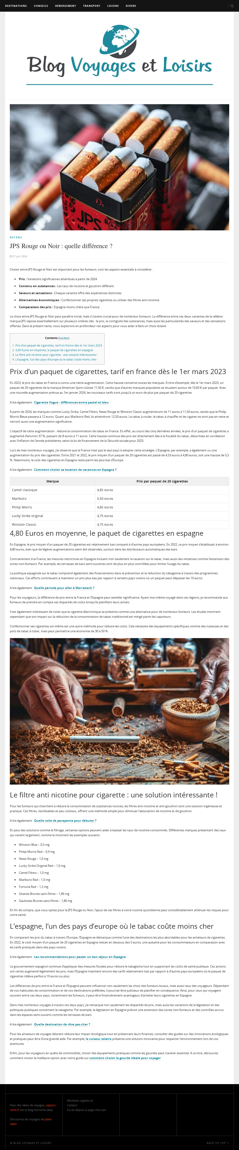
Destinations (16, 5)
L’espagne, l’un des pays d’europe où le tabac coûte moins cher (54, 359)
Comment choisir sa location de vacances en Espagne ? (75, 470)
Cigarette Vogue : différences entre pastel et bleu (71, 402)
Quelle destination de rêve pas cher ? (62, 1024)
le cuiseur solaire (99, 1039)
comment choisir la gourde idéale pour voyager (125, 1058)
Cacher (63, 338)
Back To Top (217, 1143)
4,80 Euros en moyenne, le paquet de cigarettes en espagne (52, 350)
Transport (91, 5)
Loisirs (113, 5)
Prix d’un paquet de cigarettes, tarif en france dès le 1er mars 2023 (57, 345)
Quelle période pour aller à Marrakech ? (64, 588)
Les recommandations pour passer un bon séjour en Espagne (80, 957)
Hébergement (65, 5)
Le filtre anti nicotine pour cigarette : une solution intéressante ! (54, 355)
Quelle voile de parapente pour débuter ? (65, 820)
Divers (131, 5)
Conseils (41, 5)
